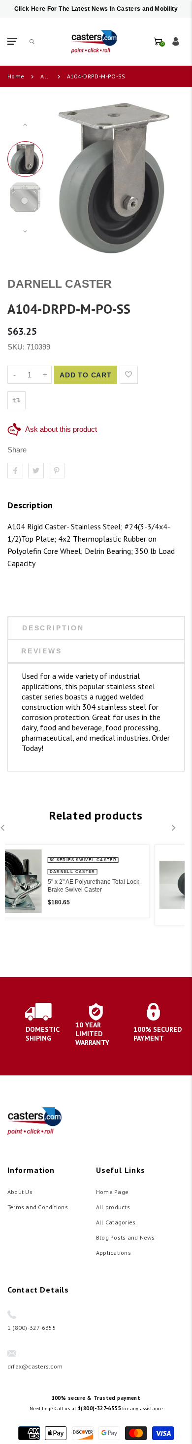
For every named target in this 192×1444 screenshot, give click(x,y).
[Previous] (64, 178)
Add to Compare (149, 375)
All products (113, 1207)
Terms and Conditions (37, 1207)
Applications (113, 1252)
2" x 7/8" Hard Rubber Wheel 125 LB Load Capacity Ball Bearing (131, 887)
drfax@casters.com (35, 1366)
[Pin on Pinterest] (56, 470)
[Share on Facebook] (15, 470)
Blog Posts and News (125, 1237)
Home (15, 76)
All (44, 76)
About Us (19, 1191)
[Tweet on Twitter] (36, 470)
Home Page (112, 1191)
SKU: (17, 347)
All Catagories (115, 1222)
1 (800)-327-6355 (31, 1327)
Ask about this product (61, 429)
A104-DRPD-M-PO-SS (96, 76)
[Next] (164, 178)
